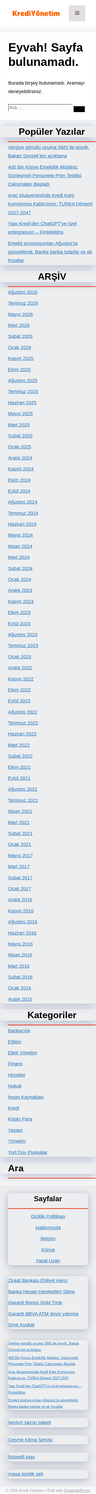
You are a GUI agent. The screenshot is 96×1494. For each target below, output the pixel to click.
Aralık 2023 (20, 590)
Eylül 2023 (19, 623)
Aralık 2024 (20, 458)
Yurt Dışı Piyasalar (27, 1152)
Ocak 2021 (19, 844)
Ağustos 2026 (22, 292)
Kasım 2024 (21, 469)
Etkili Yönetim (22, 1053)
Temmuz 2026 (23, 303)
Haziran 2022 (22, 734)
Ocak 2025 (19, 446)
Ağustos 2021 (22, 789)
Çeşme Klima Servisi (30, 1439)
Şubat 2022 (20, 756)
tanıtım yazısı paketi (29, 1422)
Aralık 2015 (20, 999)
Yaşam (15, 1130)
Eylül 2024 (19, 491)
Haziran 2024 (22, 524)
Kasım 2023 (21, 601)
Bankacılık (19, 1030)
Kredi (13, 1108)
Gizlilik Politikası (48, 1216)
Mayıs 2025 (20, 413)
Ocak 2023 (19, 656)
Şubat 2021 (20, 833)
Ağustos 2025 (22, 380)
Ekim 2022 (19, 690)
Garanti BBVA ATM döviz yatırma (43, 1314)
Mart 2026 (19, 325)
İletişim (48, 1238)
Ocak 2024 (19, 579)
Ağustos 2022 (22, 712)
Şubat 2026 (20, 336)
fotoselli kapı (21, 1457)
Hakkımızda (48, 1227)
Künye (48, 1249)
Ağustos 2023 (22, 634)
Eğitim (14, 1042)
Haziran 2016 (22, 933)
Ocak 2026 (19, 347)
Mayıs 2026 (20, 314)
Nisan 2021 (20, 811)
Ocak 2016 (19, 988)
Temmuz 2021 (23, 800)
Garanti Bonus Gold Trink (35, 1302)
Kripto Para (20, 1119)
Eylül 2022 (19, 700)
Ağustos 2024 (22, 502)
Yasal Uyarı (48, 1260)
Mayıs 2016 (20, 944)
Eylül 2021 (19, 778)
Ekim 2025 (19, 369)
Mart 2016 (19, 966)
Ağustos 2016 (22, 921)
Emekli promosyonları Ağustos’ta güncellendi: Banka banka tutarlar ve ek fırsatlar (50, 252)
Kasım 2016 (21, 911)
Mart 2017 (19, 866)
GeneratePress (77, 1490)
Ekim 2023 (19, 612)
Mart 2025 (19, 425)
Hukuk (15, 1086)
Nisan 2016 (20, 955)
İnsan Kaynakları (26, 1097)
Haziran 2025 (22, 402)
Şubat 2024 (20, 568)
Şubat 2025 (20, 435)
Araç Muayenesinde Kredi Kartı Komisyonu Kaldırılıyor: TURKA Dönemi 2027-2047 (50, 204)
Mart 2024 (19, 557)
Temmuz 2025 (23, 391)
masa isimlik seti (25, 1474)
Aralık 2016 (20, 899)
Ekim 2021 (19, 767)
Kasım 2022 (21, 679)
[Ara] (79, 109)
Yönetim (17, 1141)
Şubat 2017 (20, 877)
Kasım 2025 (21, 358)
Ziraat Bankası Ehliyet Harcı (38, 1280)
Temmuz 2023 (23, 645)
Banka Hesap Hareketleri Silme (41, 1291)
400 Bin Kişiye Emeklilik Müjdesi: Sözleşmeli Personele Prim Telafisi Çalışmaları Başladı (44, 175)
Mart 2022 (19, 745)
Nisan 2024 (20, 546)
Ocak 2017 (19, 888)
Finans (15, 1063)
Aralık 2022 (20, 667)
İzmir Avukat (21, 1324)
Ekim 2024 (19, 480)
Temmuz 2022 (23, 723)
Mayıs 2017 (20, 855)
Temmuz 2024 (23, 513)
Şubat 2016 (20, 977)
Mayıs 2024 (20, 535)
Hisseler (16, 1075)
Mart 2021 (19, 822)
